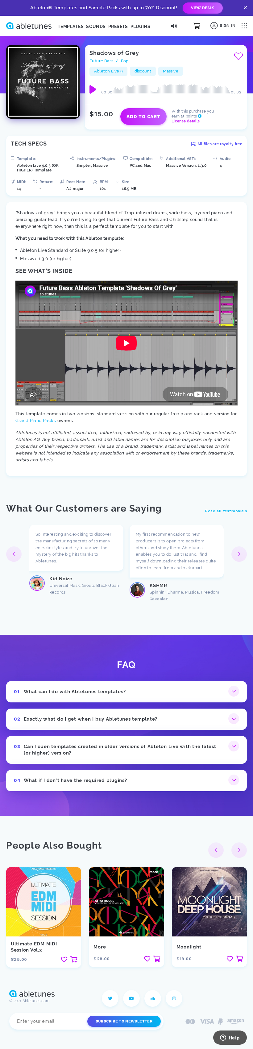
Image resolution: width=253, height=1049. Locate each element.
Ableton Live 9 (108, 71)
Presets (118, 26)
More (99, 947)
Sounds (96, 26)
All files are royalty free (219, 144)
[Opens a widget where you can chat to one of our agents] (230, 1038)
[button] (239, 554)
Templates (71, 26)
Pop (125, 61)
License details (186, 121)
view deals (202, 8)
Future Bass (101, 61)
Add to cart (143, 116)
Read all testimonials (226, 511)
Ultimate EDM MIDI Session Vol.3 (34, 947)
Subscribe (124, 1021)
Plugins (140, 26)
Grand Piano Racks (35, 420)
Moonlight (188, 947)
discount (143, 71)
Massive (170, 71)
